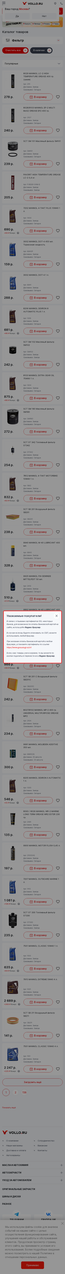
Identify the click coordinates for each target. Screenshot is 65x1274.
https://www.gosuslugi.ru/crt (19, 647)
